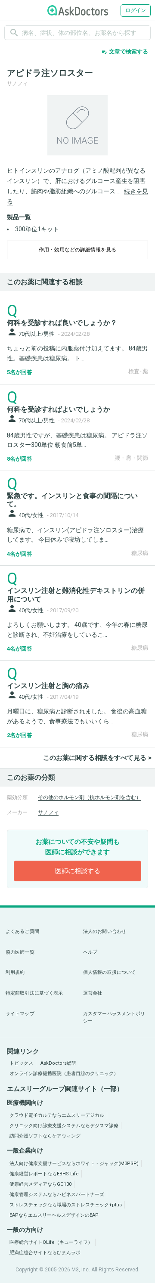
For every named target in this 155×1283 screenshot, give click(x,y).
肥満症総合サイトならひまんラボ (45, 1252)
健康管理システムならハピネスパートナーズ (56, 1194)
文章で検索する (124, 51)
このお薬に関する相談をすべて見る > (97, 758)
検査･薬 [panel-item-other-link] (138, 371)
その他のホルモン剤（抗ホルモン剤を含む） (89, 797)
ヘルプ (90, 952)
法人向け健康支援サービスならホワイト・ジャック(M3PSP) (74, 1163)
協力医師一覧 (20, 952)
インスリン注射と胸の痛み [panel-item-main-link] (48, 686)
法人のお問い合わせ (104, 931)
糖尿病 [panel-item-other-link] (139, 553)
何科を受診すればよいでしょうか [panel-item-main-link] (58, 409)
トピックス (21, 1063)
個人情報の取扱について (109, 972)
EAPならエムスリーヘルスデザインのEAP (54, 1215)
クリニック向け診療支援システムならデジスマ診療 (63, 1125)
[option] (77, 125)
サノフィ (48, 812)
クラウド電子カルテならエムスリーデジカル (56, 1115)
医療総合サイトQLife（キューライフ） (51, 1242)
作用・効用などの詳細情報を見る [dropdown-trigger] (77, 250)
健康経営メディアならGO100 (40, 1184)
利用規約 (15, 972)
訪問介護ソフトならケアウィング (45, 1136)
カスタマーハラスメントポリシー (114, 1017)
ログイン (135, 10)
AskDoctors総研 (58, 1063)
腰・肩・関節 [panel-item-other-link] (131, 458)
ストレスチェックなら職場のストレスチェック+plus (65, 1205)
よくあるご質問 (22, 931)
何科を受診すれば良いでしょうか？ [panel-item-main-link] (62, 323)
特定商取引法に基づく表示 (34, 993)
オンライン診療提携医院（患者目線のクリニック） (63, 1073)
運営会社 (92, 993)
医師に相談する (77, 871)
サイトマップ (20, 1013)
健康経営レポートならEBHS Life (44, 1174)
